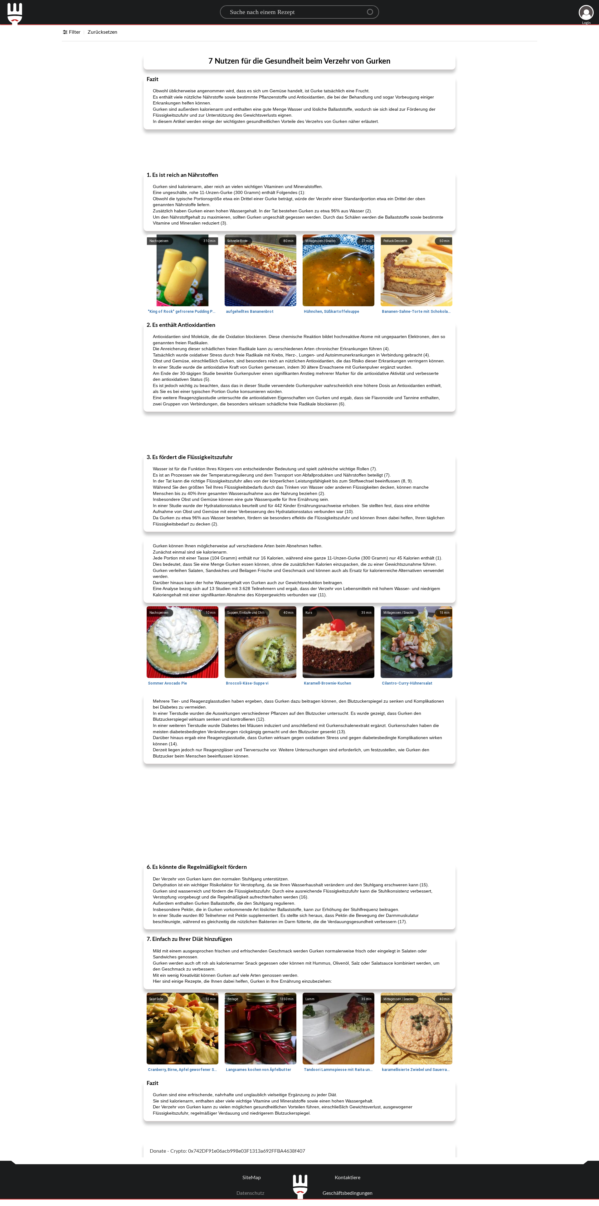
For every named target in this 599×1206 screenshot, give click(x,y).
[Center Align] (372, 9)
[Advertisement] (299, 150)
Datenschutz (250, 1193)
